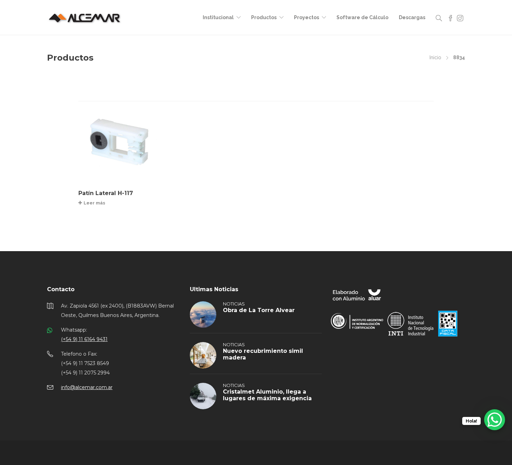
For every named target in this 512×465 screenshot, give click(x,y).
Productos (264, 17)
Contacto (61, 289)
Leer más (94, 203)
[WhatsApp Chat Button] (494, 419)
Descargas (412, 17)
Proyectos (306, 17)
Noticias (234, 304)
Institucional (218, 17)
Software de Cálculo (362, 17)
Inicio (435, 57)
